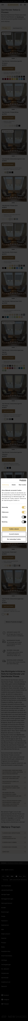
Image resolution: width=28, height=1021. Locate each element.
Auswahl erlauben (14, 534)
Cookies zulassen (14, 529)
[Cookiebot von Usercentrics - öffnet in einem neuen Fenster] (19, 481)
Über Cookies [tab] (22, 484)
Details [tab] (14, 484)
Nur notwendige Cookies (14, 539)
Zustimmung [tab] (5, 484)
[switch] (24, 512)
